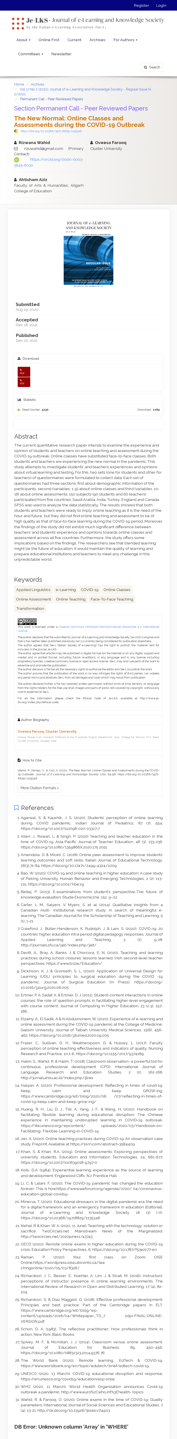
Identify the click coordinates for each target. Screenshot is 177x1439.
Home (19, 84)
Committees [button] (29, 54)
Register (141, 5)
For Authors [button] (124, 39)
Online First (49, 39)
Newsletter (61, 54)
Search (154, 67)
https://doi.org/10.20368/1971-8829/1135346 (51, 131)
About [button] (22, 39)
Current (74, 39)
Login (161, 5)
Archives (97, 39)
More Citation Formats (39, 788)
